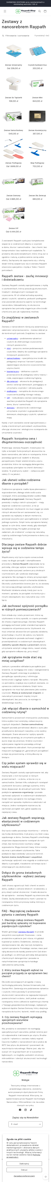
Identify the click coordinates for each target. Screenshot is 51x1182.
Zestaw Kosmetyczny (37, 130)
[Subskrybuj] (39, 1124)
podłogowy (12, 391)
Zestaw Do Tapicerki (13, 98)
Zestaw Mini (37, 98)
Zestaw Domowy (14, 196)
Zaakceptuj (24, 1163)
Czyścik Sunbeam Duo (37, 65)
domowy (11, 408)
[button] (5, 11)
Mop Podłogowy (37, 163)
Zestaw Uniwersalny (13, 65)
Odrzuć (24, 1170)
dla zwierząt (12, 381)
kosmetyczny (13, 371)
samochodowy (13, 358)
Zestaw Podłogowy (13, 163)
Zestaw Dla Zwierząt (37, 196)
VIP (8, 398)
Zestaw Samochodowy (13, 130)
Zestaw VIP (13, 228)
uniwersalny (12, 338)
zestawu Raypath (26, 932)
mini (9, 348)
